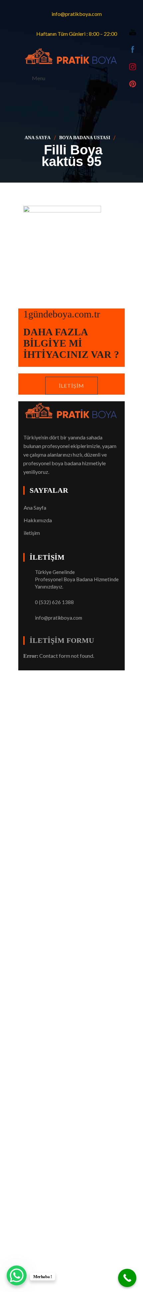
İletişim (71, 385)
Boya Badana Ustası (84, 137)
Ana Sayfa (38, 137)
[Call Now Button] (127, 1278)
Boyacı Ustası (87, 674)
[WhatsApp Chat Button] (17, 1275)
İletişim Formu (62, 640)
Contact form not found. (58, 655)
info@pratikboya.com (58, 618)
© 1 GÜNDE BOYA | (47, 674)
